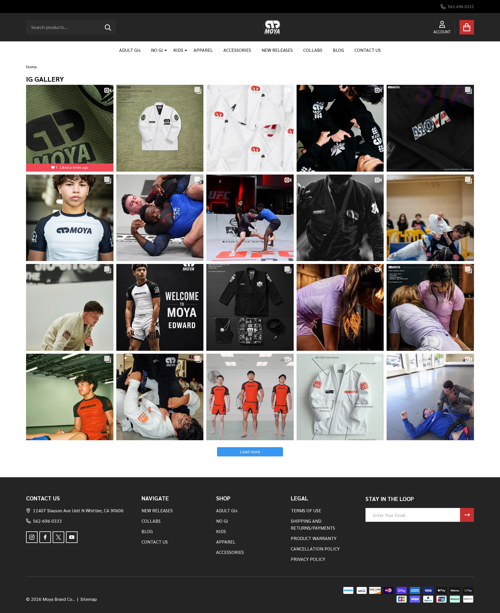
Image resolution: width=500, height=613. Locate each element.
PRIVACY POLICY (308, 559)
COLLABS (312, 50)
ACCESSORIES (237, 50)
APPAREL (203, 50)
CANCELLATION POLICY (315, 549)
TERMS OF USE (306, 510)
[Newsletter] (467, 515)
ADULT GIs (130, 50)
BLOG (338, 50)
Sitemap (88, 599)
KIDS (178, 50)
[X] (58, 537)
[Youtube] (71, 537)
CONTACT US (367, 50)
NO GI (157, 50)
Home (31, 66)
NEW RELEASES (277, 50)
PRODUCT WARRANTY (314, 538)
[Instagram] (31, 537)
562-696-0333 (47, 521)
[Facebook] (45, 537)
